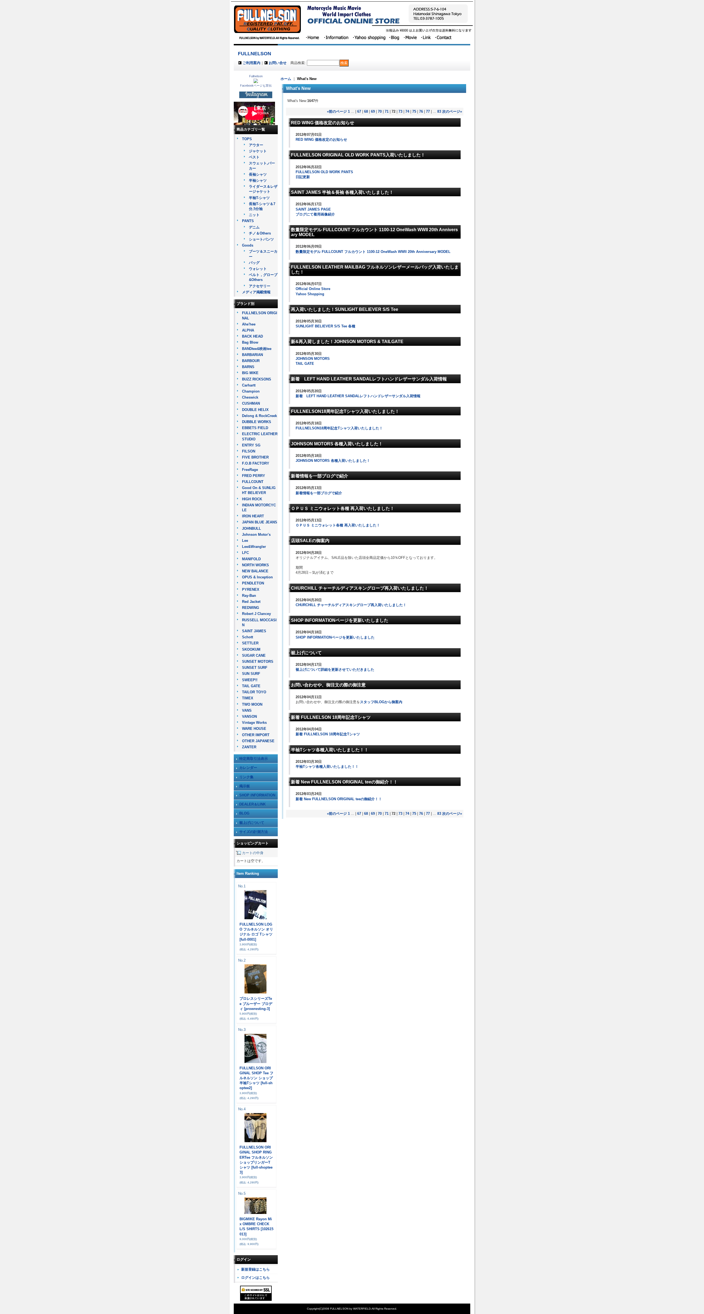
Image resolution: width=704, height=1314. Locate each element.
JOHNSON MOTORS (313, 359)
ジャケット (258, 151)
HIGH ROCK (252, 499)
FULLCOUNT (252, 482)
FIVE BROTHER (255, 457)
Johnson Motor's (256, 534)
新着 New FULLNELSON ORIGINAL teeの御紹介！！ (339, 799)
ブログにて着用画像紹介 (315, 214)
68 (366, 111)
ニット (254, 215)
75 (414, 111)
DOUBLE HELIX (255, 410)
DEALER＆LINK (252, 804)
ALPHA (248, 330)
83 (439, 111)
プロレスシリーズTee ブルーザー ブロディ (256, 1003)
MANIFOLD (251, 559)
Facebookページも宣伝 (256, 85)
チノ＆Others (260, 233)
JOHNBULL (251, 528)
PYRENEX (250, 589)
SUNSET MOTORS (257, 661)
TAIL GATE (251, 686)
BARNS (248, 367)
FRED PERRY (253, 476)
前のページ (337, 111)
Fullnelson (256, 76)
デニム (254, 227)
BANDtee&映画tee (256, 349)
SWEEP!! (249, 680)
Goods (247, 245)
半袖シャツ (258, 180)
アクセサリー (259, 286)
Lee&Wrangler (254, 547)
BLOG (244, 813)
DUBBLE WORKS (256, 422)
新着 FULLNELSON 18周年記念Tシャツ (328, 734)
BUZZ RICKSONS (256, 379)
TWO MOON (252, 704)
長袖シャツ (258, 174)
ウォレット (258, 269)
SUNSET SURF (254, 668)
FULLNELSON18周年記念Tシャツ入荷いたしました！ (339, 428)
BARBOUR (251, 361)
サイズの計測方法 (253, 832)
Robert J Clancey (256, 614)
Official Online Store (313, 289)
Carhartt (248, 385)
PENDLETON (253, 583)
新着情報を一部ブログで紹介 (319, 493)
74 (407, 111)
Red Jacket (251, 602)
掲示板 (244, 786)
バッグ (254, 263)
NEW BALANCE (255, 571)
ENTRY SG (251, 445)
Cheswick (250, 397)
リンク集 (246, 777)
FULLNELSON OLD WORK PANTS (324, 172)
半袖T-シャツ (259, 198)
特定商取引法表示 (253, 759)
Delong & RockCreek (259, 416)
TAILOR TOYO (254, 692)
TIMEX (247, 698)
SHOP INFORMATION (257, 795)
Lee (245, 541)
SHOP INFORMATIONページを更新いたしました (335, 637)
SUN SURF (251, 674)
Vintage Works (254, 723)
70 (380, 111)
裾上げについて (251, 823)
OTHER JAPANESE (258, 741)
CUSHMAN (251, 403)
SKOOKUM (251, 649)
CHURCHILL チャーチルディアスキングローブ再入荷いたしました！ (351, 605)
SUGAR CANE (254, 655)
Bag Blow (250, 342)
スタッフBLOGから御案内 (381, 702)
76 (421, 111)
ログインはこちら (255, 1278)
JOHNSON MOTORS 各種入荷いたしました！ (333, 461)
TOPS (247, 139)
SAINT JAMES (254, 631)
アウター (256, 145)
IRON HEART (253, 516)
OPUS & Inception (257, 577)
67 (359, 111)
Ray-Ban (249, 595)
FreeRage (250, 470)
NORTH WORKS (255, 565)
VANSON (249, 716)
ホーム (285, 79)
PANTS (248, 221)
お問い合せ (278, 63)
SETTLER (250, 643)
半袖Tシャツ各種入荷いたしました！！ (327, 766)
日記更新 (303, 177)
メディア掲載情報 (256, 292)
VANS (247, 710)
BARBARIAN (252, 355)
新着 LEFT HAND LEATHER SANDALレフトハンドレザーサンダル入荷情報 (358, 396)
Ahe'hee (248, 324)
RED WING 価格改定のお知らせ (321, 139)
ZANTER (249, 747)
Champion (251, 391)
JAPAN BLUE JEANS (259, 522)
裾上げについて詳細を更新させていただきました (335, 669)
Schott (247, 637)
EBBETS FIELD (255, 428)
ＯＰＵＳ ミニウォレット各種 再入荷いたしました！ (338, 525)
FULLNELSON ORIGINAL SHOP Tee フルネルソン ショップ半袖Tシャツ (256, 1078)
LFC (245, 553)
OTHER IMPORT (256, 735)
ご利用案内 (251, 63)
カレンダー (248, 768)
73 (400, 111)
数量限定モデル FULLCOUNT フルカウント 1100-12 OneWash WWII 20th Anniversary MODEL (373, 252)
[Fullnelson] (256, 82)
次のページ (452, 111)
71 (387, 111)
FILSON (248, 451)
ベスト (254, 157)
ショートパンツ (261, 239)
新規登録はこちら (255, 1269)
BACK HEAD (252, 336)
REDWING (250, 608)
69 (373, 111)
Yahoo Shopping (310, 294)
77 (428, 111)
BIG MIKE (250, 373)
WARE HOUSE (254, 729)
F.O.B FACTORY (255, 463)
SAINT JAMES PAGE (313, 209)
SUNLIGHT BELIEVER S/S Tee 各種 (325, 326)
